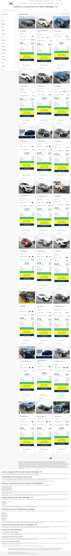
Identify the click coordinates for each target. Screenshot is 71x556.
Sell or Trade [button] (44, 3)
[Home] (19, 3)
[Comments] (32, 39)
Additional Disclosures (24, 552)
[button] (34, 22)
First (45, 458)
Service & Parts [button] (51, 3)
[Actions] (33, 31)
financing (12, 534)
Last (62, 458)
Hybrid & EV (57, 3)
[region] (27, 48)
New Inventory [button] (24, 3)
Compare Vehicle (24, 68)
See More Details (27, 59)
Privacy (20, 552)
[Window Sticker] (33, 39)
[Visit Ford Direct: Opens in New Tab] (37, 553)
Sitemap (18, 552)
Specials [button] (35, 3)
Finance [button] (39, 3)
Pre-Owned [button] (30, 3)
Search (65, 10)
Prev (49, 458)
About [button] (62, 3)
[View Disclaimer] (28, 40)
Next (59, 458)
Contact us (26, 526)
